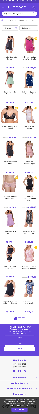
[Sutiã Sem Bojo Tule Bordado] (9, 114)
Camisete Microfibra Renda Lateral (29, 198)
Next (35, 0)
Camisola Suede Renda (10, 232)
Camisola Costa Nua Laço (10, 93)
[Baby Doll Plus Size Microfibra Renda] (29, 44)
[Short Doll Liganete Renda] (9, 44)
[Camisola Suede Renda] (9, 219)
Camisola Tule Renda (29, 128)
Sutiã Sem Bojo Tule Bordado (9, 128)
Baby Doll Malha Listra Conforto (29, 232)
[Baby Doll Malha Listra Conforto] (29, 219)
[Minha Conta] (8, 7)
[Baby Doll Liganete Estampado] (29, 79)
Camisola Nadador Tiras (10, 163)
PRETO (33, 20)
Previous (3, 0)
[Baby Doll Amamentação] (29, 149)
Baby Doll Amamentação (29, 163)
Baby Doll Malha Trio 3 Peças (10, 267)
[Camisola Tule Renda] (29, 114)
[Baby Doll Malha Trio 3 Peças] (9, 253)
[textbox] (19, 13)
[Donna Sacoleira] (19, 6)
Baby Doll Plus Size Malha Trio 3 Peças (10, 302)
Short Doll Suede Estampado (29, 302)
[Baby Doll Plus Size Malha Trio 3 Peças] (9, 288)
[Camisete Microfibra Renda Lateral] (29, 184)
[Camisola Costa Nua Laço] (9, 79)
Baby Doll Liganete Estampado (29, 93)
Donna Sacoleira (2, 20)
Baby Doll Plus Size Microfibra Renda (29, 58)
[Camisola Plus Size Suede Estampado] (29, 253)
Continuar (19, 410)
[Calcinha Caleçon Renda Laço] (9, 184)
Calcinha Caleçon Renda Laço (10, 197)
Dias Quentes (22, 20)
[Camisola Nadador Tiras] (9, 149)
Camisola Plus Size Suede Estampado (29, 267)
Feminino (10, 20)
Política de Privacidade (19, 405)
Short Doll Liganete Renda (10, 58)
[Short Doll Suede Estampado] (29, 288)
